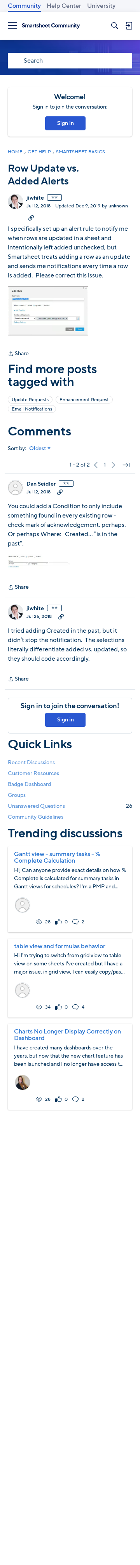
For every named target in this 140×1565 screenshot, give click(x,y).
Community (24, 6)
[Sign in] (129, 25)
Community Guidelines (35, 817)
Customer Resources (33, 773)
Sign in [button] (65, 123)
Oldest (37, 449)
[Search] (115, 25)
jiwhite (35, 198)
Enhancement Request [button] (84, 400)
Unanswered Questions (70, 806)
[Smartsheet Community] (51, 25)
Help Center (64, 6)
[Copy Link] (31, 217)
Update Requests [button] (30, 400)
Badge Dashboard (29, 784)
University (101, 6)
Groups (17, 795)
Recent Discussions (31, 762)
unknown (118, 206)
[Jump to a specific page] (126, 465)
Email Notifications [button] (32, 409)
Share (18, 354)
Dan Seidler (41, 484)
